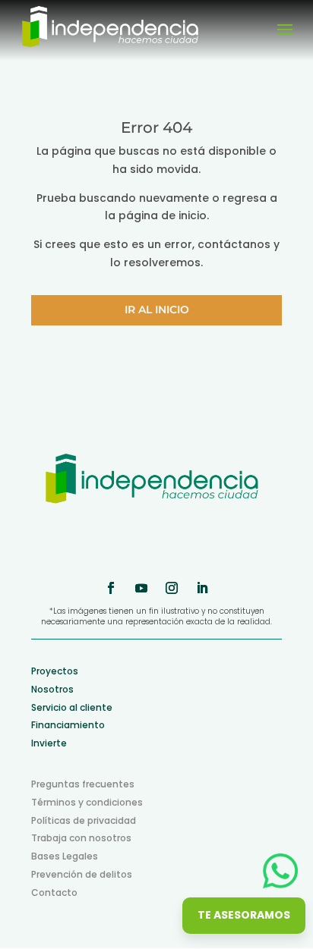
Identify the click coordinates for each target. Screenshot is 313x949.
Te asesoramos (244, 914)
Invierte (49, 743)
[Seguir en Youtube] (141, 588)
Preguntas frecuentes (82, 784)
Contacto (54, 892)
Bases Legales (64, 856)
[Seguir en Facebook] (111, 588)
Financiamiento (68, 724)
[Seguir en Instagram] (172, 588)
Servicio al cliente (71, 707)
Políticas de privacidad (83, 820)
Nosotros (52, 689)
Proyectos (54, 671)
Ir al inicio (157, 309)
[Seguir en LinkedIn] (202, 588)
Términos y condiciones (87, 802)
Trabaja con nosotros (81, 837)
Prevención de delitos (81, 874)
